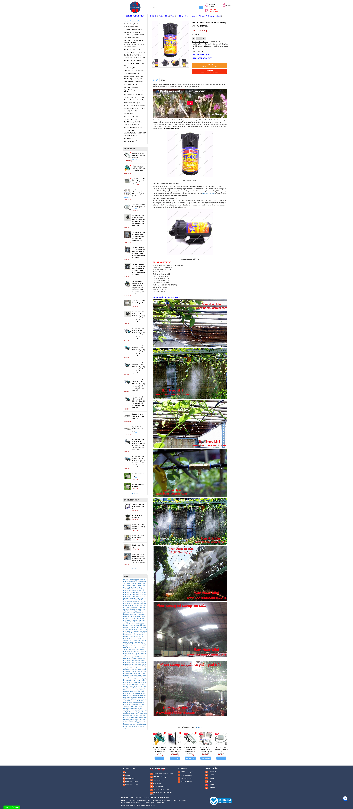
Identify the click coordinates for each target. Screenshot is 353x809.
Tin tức (160, 16)
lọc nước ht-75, (142, 653)
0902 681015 (156, 780)
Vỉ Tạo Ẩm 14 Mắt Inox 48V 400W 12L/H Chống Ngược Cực (138, 416)
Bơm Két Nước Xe (129, 138)
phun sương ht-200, (138, 710)
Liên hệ (218, 16)
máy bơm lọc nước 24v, (133, 657)
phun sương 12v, (136, 704)
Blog (167, 16)
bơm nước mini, (137, 591)
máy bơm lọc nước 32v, (138, 658)
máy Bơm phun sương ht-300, (135, 690)
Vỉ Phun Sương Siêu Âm (131, 26)
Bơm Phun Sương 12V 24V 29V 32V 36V (134, 64)
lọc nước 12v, (127, 647)
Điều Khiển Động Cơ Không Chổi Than (134, 79)
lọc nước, (143, 646)
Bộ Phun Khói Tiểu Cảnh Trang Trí (133, 29)
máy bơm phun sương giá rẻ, (134, 685)
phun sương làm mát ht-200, (131, 723)
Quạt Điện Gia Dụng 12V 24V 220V (134, 76)
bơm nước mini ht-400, (134, 600)
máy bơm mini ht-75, (132, 677)
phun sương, (127, 704)
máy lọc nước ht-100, (135, 699)
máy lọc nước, (138, 693)
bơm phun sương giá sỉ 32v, (136, 629)
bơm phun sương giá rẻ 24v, (134, 611)
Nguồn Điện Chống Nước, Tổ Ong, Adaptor (133, 90)
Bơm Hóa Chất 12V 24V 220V (132, 60)
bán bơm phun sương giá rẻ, (131, 580)
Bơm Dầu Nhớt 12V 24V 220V (132, 55)
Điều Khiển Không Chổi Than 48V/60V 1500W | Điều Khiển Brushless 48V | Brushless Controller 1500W (138, 236)
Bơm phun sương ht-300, (130, 642)
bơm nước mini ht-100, (138, 596)
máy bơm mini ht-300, (129, 675)
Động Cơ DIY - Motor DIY (131, 87)
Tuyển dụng (210, 16)
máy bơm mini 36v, (137, 671)
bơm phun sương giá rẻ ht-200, (132, 618)
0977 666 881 (156, 777)
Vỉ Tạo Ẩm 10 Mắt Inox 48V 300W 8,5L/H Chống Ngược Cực (138, 155)
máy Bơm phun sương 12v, (139, 679)
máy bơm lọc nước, (129, 655)
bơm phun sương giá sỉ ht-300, (135, 635)
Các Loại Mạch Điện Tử (130, 135)
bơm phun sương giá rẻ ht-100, (137, 616)
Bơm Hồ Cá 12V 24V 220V (131, 124)
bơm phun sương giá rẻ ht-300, (133, 619)
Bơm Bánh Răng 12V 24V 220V (133, 122)
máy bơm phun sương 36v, (134, 684)
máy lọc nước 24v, (136, 695)
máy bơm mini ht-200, (140, 673)
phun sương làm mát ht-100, (137, 721)
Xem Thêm (135, 493)
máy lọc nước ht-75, (139, 703)
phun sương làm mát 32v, (135, 718)
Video (173, 16)
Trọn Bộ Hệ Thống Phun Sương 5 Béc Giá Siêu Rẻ (138, 506)
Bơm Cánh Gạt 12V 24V (131, 119)
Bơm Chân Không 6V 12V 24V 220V (134, 97)
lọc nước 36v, (138, 649)
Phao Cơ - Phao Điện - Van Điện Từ (134, 100)
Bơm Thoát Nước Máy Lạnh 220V (133, 127)
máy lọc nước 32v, (134, 697)
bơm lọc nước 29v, (131, 583)
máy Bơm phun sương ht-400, (135, 690)
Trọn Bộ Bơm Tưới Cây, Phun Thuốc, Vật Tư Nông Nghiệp (134, 46)
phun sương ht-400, (138, 712)
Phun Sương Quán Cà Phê (131, 37)
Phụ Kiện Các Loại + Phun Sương (133, 94)
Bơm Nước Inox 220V (130, 130)
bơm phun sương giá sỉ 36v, (135, 630)
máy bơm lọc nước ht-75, (138, 666)
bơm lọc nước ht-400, (137, 589)
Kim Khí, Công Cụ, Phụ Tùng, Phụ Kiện (134, 105)
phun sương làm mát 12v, (135, 714)
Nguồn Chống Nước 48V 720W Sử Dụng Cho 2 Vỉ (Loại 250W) (138, 181)
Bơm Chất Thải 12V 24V (131, 116)
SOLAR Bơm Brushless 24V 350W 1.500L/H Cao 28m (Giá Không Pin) (138, 168)
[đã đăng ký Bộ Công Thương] (221, 801)
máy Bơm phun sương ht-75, (133, 692)
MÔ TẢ (155, 80)
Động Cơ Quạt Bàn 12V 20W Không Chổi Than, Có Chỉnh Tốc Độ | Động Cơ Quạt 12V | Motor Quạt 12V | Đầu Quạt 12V (138, 558)
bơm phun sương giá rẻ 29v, (134, 612)
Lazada (194, 16)
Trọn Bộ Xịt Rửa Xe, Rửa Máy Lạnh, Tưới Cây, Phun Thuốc (134, 41)
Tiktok (201, 16)
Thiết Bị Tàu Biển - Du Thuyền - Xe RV (134, 108)
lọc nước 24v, (135, 647)
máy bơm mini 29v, (137, 669)
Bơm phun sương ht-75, (139, 644)
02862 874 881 (157, 783)
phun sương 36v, (135, 708)
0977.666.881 (214, 9)
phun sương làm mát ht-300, (133, 724)
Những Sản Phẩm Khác (131, 111)
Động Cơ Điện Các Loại (130, 84)
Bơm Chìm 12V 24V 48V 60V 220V (134, 70)
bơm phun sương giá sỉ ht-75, (133, 637)
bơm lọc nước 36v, (131, 585)
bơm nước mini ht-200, (130, 598)
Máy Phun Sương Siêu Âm (131, 24)
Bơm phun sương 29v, (130, 605)
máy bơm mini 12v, (138, 668)
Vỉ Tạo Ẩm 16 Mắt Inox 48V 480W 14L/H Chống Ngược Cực (138, 429)
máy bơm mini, (127, 668)
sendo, (125, 728)
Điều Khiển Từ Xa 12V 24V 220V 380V (135, 133)
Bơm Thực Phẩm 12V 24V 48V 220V (134, 52)
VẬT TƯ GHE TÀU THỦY (131, 141)
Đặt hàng (180, 16)
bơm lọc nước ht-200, (134, 587)
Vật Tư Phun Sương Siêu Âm (132, 32)
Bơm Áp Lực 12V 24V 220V (132, 49)
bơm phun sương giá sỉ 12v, (131, 625)
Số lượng (195, 35)
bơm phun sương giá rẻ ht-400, (134, 621)
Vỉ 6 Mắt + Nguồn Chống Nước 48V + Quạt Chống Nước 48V (138, 526)
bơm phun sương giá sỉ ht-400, (132, 636)
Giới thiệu (153, 16)
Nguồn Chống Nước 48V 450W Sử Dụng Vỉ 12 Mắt (138, 303)
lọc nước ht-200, (136, 651)
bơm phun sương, (138, 602)
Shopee (187, 16)
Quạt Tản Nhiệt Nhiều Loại (131, 73)
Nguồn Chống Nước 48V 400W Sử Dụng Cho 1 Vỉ (221, 749)
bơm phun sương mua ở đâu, (132, 646)
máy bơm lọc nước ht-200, (138, 662)
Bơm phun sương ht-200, (139, 640)
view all (198, 727)
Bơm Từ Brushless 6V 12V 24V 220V (134, 58)
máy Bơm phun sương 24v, (131, 680)
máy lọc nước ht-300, (137, 701)
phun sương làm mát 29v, (136, 717)
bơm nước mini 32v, (138, 594)
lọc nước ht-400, (133, 653)
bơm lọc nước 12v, (132, 581)
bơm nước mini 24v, (138, 592)
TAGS (163, 80)
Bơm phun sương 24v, (139, 603)
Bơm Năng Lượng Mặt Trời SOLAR (134, 35)
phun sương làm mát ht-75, (138, 726)
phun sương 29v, (135, 706)
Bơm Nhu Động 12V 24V (131, 68)
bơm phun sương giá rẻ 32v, (133, 613)
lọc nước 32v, (130, 649)
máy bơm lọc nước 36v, (130, 660)
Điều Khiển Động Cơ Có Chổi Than (133, 81)
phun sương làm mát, (137, 714)
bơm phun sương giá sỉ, (138, 624)
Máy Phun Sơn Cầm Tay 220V (132, 102)
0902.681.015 (214, 11)
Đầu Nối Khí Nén (128, 113)
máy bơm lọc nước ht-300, (131, 664)
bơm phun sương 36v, (132, 607)
